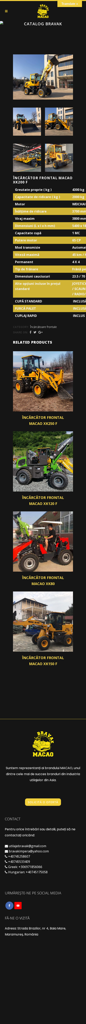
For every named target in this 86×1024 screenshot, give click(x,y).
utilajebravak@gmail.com (27, 846)
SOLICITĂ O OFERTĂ (43, 802)
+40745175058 (37, 872)
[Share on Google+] (40, 332)
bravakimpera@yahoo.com (29, 851)
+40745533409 (19, 861)
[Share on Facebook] (30, 332)
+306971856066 (30, 867)
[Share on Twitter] (34, 332)
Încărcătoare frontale (43, 327)
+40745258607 (19, 856)
